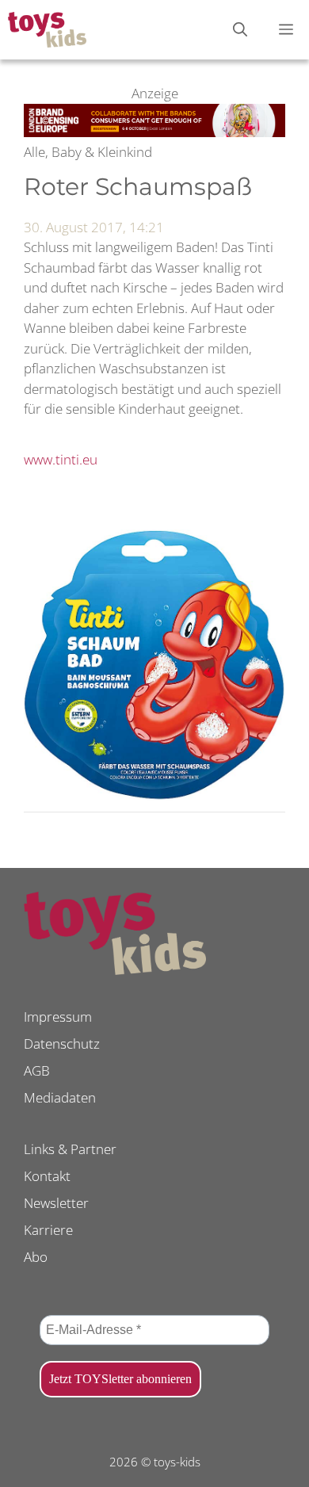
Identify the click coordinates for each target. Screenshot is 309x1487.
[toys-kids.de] (47, 29)
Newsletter (56, 1203)
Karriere (48, 1230)
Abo (36, 1257)
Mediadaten (60, 1097)
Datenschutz (62, 1043)
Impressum (58, 1016)
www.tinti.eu (60, 459)
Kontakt (47, 1176)
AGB (37, 1070)
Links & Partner (70, 1149)
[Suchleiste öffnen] (240, 29)
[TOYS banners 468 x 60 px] (154, 132)
